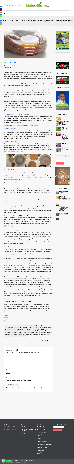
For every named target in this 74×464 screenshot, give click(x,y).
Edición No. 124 (32, 330)
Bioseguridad (27, 329)
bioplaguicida (20, 329)
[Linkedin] (6, 62)
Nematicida (14, 334)
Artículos (39, 428)
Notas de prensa (40, 449)
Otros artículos (40, 450)
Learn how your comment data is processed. (32, 387)
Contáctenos (62, 182)
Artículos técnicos (41, 429)
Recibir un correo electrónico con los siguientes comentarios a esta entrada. (24, 377)
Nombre (8, 366)
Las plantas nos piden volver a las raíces (65, 128)
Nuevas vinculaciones (65, 149)
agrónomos (22, 325)
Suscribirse (60, 13)
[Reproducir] (57, 68)
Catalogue (23, 426)
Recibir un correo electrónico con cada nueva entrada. (19, 380)
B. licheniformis (18, 327)
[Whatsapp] (5, 62)
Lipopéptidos (7, 334)
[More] (18, 62)
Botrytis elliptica (35, 329)
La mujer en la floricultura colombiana (45, 444)
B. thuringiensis (43, 327)
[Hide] (0, 25)
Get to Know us (64, 5)
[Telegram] (16, 62)
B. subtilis (37, 327)
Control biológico (8, 330)
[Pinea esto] (47, 340)
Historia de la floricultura (42, 443)
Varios (38, 453)
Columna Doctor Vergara (42, 432)
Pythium (6, 336)
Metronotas (39, 446)
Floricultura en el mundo (42, 441)
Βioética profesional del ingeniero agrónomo (64, 214)
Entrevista (39, 438)
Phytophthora (21, 334)
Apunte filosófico (40, 426)
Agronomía (16, 325)
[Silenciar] (66, 68)
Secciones (13, 13)
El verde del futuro (41, 437)
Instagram (6, 319)
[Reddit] (13, 62)
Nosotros (31, 13)
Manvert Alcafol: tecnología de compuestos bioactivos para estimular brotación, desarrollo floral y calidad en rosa (62, 123)
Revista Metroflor (14, 336)
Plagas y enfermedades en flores (33, 334)
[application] (62, 65)
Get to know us (24, 432)
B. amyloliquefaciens (9, 327)
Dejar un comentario (28, 340)
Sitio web (8, 373)
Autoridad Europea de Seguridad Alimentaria (36, 325)
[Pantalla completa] (67, 68)
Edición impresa (50, 13)
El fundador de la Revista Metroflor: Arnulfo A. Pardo (28, 430)
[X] (11, 62)
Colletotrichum (44, 329)
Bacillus (50, 327)
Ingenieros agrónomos (41, 332)
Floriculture (20, 332)
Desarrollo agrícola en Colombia (21, 330)
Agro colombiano (8, 325)
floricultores (7, 332)
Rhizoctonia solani (23, 336)
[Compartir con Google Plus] (45, 340)
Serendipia (39, 452)
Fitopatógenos (40, 330)
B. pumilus (25, 327)
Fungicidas (26, 332)
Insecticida (49, 332)
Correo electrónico (10, 369)
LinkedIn (6, 317)
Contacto (40, 13)
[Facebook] (10, 62)
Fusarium (32, 332)
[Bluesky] (15, 62)
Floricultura (14, 332)
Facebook (6, 315)
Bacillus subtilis (8, 329)
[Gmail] (8, 62)
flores (46, 330)
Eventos (39, 440)
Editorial (23, 13)
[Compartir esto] (42, 340)
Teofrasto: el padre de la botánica (63, 192)
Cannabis (39, 431)
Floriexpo (64, 143)
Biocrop (14, 329)
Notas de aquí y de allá (42, 447)
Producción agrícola (45, 334)
